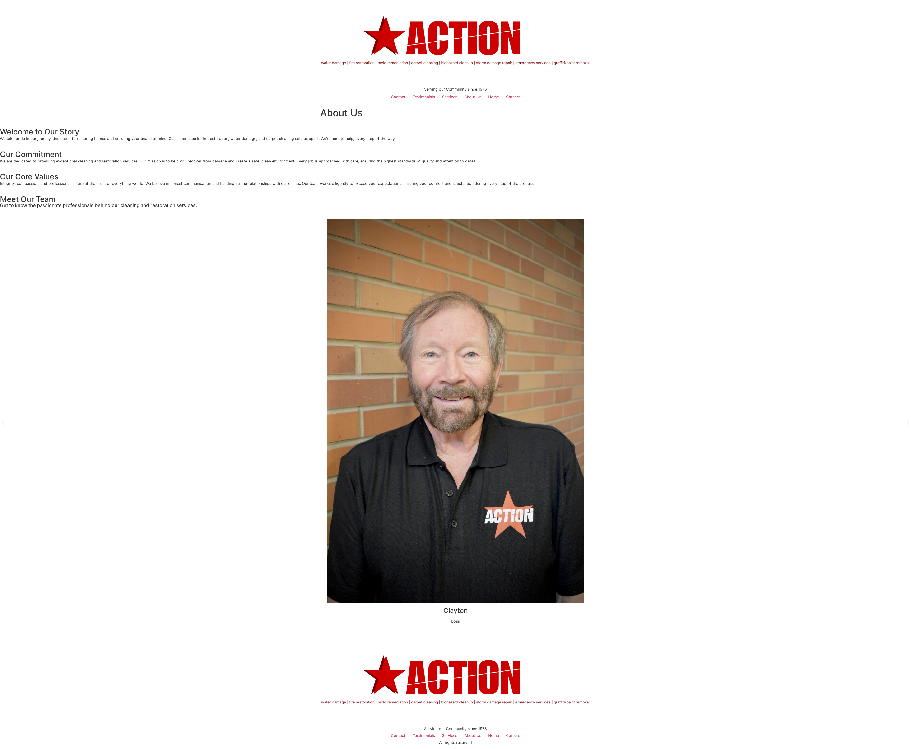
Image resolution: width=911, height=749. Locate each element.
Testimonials (424, 96)
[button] (3, 423)
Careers (513, 96)
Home (493, 96)
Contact (398, 96)
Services (449, 96)
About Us (472, 96)
